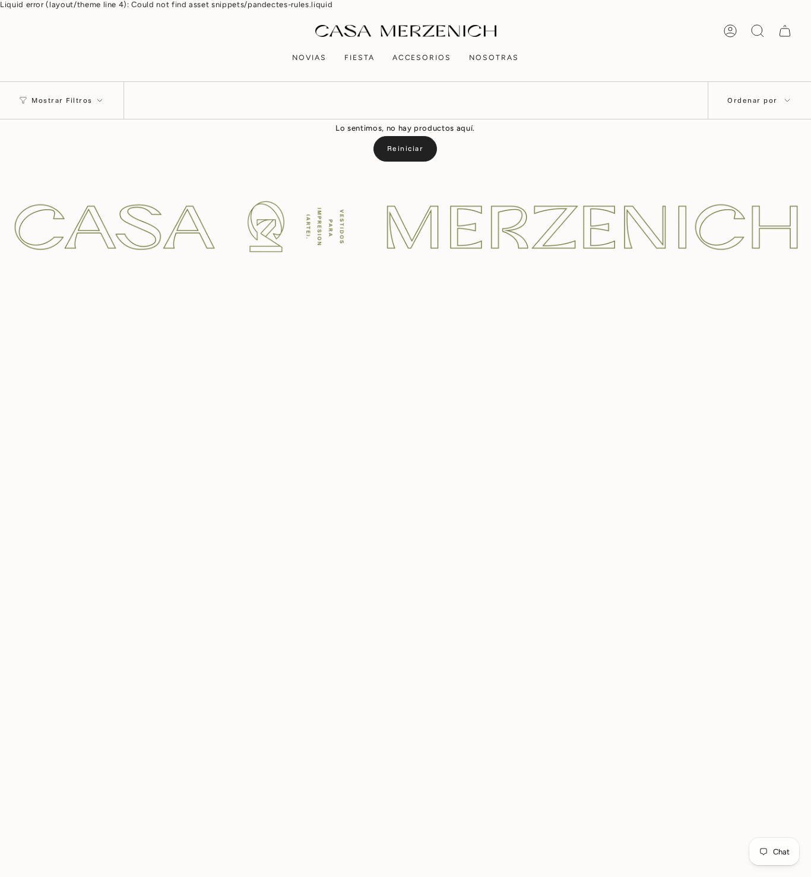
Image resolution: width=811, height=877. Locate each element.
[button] (309, 58)
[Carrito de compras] (785, 31)
